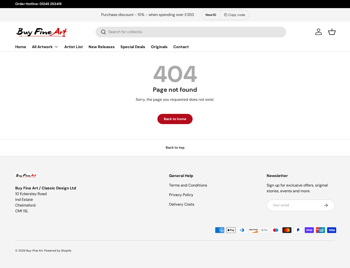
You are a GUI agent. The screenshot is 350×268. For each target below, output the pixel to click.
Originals (159, 46)
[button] (332, 31)
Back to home (175, 119)
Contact (181, 46)
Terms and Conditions (188, 185)
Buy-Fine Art (34, 251)
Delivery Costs (181, 204)
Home (20, 46)
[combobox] (190, 31)
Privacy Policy (181, 194)
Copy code (236, 15)
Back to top (175, 147)
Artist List (73, 46)
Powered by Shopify (57, 251)
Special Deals (132, 46)
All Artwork (42, 46)
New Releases (102, 46)
